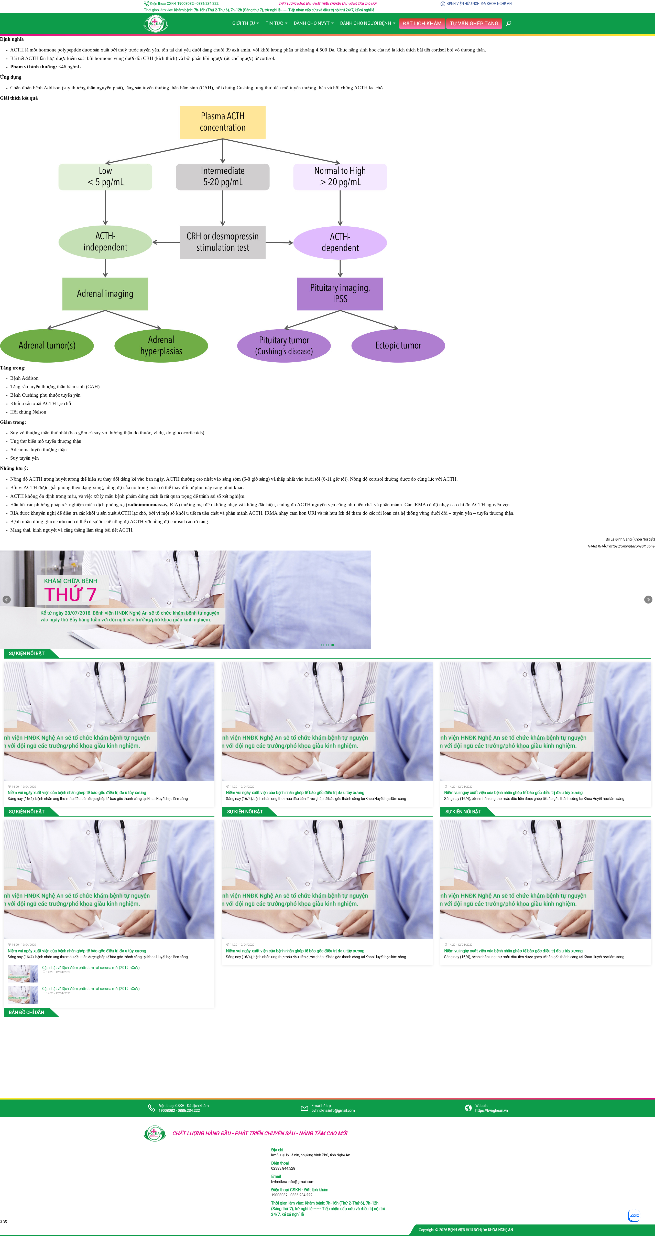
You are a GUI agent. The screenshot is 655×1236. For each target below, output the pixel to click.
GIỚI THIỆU (243, 23)
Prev (7, 600)
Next (648, 600)
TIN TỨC (274, 23)
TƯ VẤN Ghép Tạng (474, 23)
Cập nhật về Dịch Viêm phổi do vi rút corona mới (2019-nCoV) (91, 968)
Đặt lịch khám (422, 23)
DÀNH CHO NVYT (312, 23)
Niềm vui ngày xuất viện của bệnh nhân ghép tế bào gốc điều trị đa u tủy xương (77, 792)
